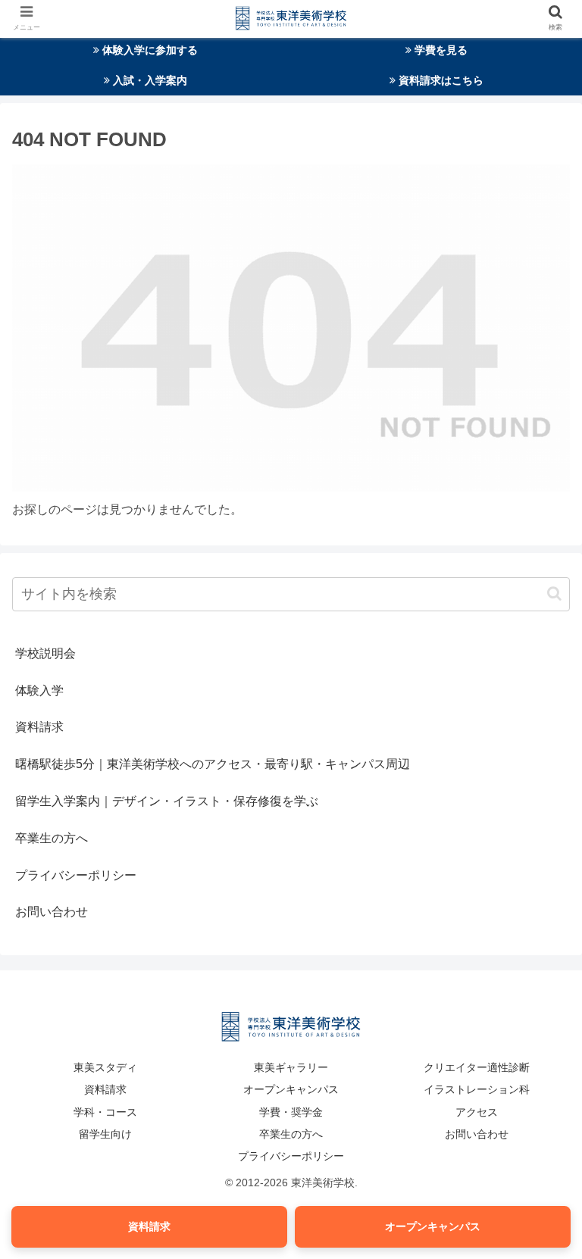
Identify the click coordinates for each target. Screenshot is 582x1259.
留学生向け (105, 1134)
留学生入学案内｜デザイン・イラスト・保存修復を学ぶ (166, 801)
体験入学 (39, 690)
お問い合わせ (51, 911)
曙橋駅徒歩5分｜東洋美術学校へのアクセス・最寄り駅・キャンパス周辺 (212, 764)
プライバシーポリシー (75, 875)
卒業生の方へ (51, 838)
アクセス (476, 1112)
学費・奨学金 (291, 1112)
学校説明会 (45, 653)
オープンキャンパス (291, 1089)
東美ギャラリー (291, 1067)
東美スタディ (105, 1067)
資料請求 (39, 726)
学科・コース (105, 1112)
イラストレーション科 (477, 1089)
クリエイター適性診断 (477, 1067)
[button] (554, 593)
